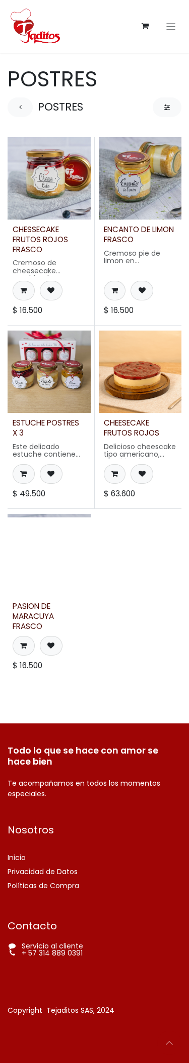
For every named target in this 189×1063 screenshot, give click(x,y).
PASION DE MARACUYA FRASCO (33, 616)
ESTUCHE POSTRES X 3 (46, 427)
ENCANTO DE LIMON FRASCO (139, 234)
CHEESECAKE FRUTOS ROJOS (131, 427)
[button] (24, 290)
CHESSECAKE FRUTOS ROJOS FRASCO (40, 239)
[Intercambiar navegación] (171, 26)
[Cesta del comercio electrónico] (145, 26)
